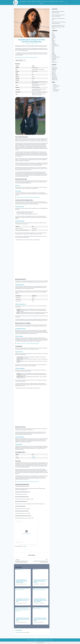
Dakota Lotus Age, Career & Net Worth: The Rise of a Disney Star (27, 57)
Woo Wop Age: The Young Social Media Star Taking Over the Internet (40, 581)
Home (54, 88)
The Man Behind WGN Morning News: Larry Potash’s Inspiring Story (41, 561)
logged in (21, 632)
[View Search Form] (66, 2)
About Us (54, 84)
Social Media (54, 55)
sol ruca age (24, 546)
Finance (53, 48)
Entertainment (52, 1)
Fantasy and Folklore (55, 45)
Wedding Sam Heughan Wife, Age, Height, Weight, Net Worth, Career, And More (40, 600)
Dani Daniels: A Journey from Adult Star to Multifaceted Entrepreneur (27, 343)
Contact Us (55, 87)
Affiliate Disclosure (56, 85)
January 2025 (54, 77)
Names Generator (56, 89)
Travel (48, 1)
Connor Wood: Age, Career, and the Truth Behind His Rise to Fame (27, 481)
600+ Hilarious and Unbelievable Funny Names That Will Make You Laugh (22, 561)
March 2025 (54, 74)
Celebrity (29, 1)
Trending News (38, 1)
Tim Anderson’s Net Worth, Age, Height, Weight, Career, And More (22, 600)
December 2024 (54, 78)
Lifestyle (41, 3)
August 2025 (54, 69)
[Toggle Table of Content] (24, 60)
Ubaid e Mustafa (29, 43)
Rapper (53, 53)
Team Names (54, 58)
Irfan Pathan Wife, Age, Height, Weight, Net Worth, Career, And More (40, 619)
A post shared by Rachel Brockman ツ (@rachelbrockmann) (26, 544)
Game (53, 49)
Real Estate (44, 1)
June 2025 (53, 70)
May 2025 (53, 72)
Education (53, 43)
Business (56, 1)
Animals (53, 35)
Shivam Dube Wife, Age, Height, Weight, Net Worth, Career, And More (22, 619)
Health (53, 50)
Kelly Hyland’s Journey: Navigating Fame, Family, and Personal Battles (28, 197)
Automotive (33, 1)
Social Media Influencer (56, 57)
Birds (53, 39)
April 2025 (53, 73)
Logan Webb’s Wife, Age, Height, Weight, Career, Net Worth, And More (21, 581)
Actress (53, 34)
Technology (61, 1)
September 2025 (55, 68)
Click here (33, 457)
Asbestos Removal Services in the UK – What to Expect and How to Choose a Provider (58, 27)
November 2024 (54, 79)
